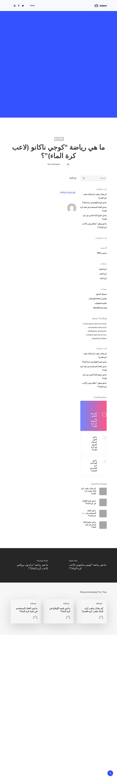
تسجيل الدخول (101, 294)
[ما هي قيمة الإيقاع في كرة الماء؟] (59, 611)
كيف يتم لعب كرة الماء (67, 192)
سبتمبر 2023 (102, 253)
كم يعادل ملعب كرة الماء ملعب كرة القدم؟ (95, 196)
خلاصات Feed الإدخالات (98, 299)
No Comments (54, 164)
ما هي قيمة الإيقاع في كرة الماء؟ (94, 202)
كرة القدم (103, 274)
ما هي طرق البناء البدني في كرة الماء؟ (95, 217)
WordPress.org (100, 308)
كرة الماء (59, 139)
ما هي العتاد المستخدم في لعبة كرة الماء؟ (93, 209)
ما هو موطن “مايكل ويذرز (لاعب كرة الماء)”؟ (94, 225)
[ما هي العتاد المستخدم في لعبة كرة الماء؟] (26, 611)
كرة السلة (103, 269)
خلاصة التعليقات (100, 303)
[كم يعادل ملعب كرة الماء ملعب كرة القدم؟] (92, 611)
